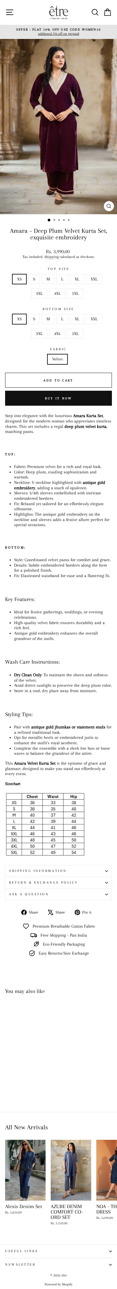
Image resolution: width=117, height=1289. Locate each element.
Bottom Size (58, 309)
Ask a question (29, 894)
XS (19, 279)
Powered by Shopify (59, 1284)
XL (77, 279)
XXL (94, 279)
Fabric (58, 349)
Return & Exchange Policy (43, 883)
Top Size (58, 269)
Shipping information (38, 871)
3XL (39, 293)
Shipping (51, 257)
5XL (75, 293)
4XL (57, 293)
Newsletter (20, 1265)
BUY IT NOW (58, 398)
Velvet (57, 359)
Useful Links (21, 1251)
